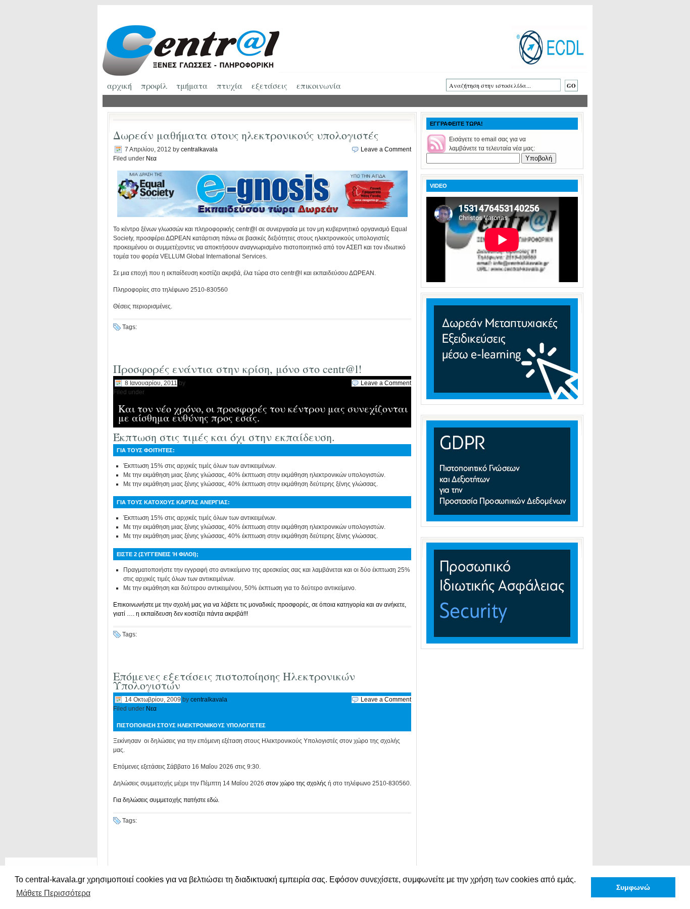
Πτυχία (229, 85)
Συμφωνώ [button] (633, 887)
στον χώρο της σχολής (296, 783)
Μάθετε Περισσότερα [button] (53, 893)
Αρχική (119, 85)
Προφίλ (154, 85)
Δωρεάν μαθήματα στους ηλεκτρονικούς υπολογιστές (245, 135)
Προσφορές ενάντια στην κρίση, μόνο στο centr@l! (237, 368)
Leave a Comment (386, 149)
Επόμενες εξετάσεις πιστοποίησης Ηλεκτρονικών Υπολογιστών (234, 680)
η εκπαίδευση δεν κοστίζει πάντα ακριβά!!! (192, 613)
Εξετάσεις (269, 85)
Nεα (151, 158)
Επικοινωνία (319, 85)
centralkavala (199, 149)
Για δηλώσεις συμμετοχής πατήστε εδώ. (166, 800)
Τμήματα (192, 85)
